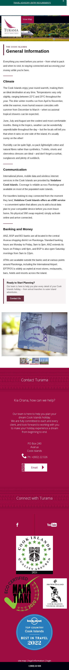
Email (34, 467)
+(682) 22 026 (39, 457)
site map (22, 660)
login (48, 660)
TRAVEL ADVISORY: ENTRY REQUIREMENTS (32, 2)
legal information (36, 660)
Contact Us (15, 298)
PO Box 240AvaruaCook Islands (34, 447)
